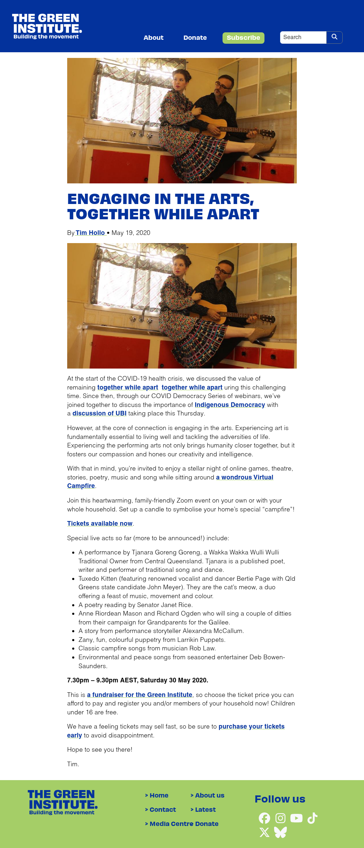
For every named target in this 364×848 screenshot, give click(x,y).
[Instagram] (281, 815)
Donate (195, 37)
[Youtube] (297, 815)
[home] (46, 26)
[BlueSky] (280, 830)
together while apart (127, 387)
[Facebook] (265, 815)
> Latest (203, 809)
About (154, 37)
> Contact (160, 809)
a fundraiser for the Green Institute (139, 695)
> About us (208, 795)
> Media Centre (169, 823)
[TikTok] (312, 815)
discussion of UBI (100, 413)
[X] (265, 830)
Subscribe (243, 37)
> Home (156, 795)
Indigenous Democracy (230, 405)
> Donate (205, 823)
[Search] (334, 37)
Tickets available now (100, 523)
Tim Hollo (91, 233)
